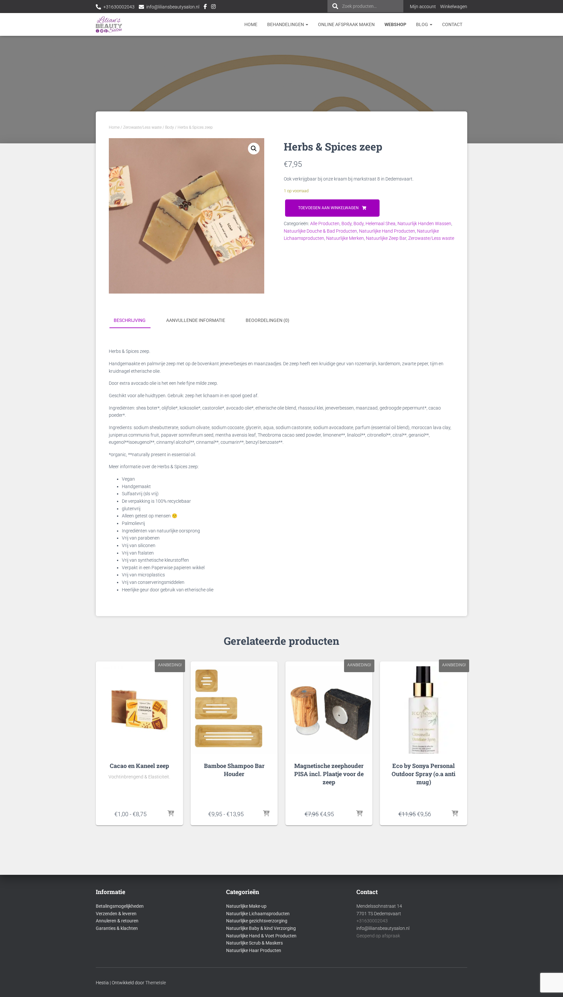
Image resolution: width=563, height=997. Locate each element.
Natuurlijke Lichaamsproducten (258, 913)
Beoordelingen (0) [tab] (267, 320)
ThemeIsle (155, 982)
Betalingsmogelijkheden (120, 906)
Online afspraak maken (346, 24)
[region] (478, 950)
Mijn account (423, 6)
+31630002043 (119, 6)
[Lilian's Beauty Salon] (109, 24)
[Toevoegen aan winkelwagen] (360, 814)
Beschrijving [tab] (130, 320)
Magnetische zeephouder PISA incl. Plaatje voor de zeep (329, 774)
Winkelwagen (453, 6)
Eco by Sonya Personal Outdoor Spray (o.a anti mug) (423, 774)
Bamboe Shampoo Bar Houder (234, 770)
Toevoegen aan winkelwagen (328, 208)
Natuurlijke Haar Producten (253, 950)
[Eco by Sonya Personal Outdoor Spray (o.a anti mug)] (423, 709)
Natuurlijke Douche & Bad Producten (320, 231)
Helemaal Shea (381, 223)
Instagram (213, 7)
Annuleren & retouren (117, 920)
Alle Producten (324, 223)
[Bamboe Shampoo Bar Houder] (234, 709)
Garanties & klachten (117, 928)
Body (169, 127)
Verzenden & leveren (116, 913)
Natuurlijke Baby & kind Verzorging (261, 928)
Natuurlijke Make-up (246, 906)
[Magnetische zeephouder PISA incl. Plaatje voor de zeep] (328, 709)
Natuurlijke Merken (345, 238)
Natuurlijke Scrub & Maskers (254, 943)
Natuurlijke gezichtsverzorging (256, 920)
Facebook (205, 7)
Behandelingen (286, 24)
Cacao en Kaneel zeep (139, 766)
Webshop (395, 24)
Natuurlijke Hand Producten (387, 231)
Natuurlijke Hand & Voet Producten (261, 935)
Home (250, 24)
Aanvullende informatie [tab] (195, 320)
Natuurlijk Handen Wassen (424, 223)
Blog (422, 24)
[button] (254, 148)
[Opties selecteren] (170, 814)
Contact (452, 24)
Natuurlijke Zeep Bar (386, 238)
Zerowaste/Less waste (142, 127)
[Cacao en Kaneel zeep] (139, 709)
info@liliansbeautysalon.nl (172, 6)
